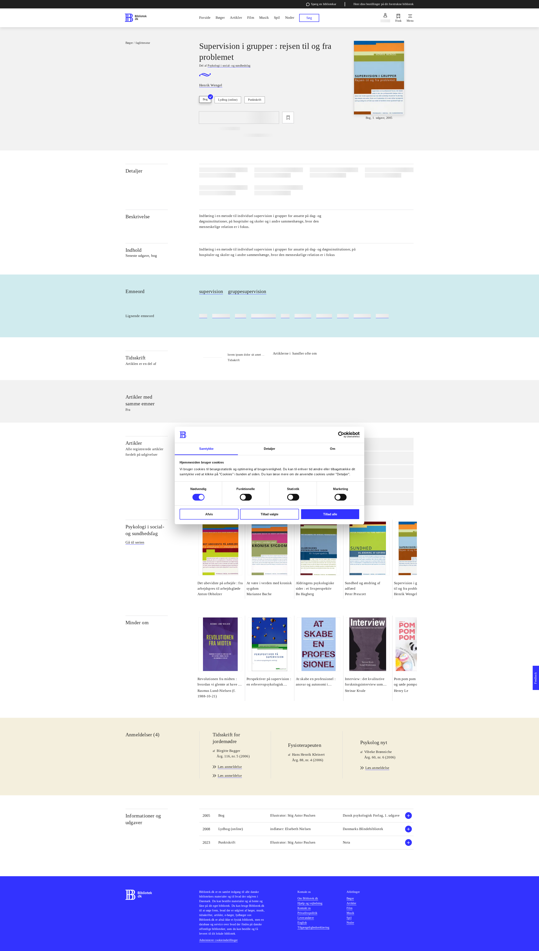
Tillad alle (330, 514)
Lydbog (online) (227, 99)
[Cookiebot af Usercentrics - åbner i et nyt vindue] (341, 434)
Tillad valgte (269, 514)
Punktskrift (254, 99)
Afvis (209, 514)
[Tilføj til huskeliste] (288, 117)
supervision (211, 291)
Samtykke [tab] (206, 448)
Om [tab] (332, 448)
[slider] (379, 80)
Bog (205, 99)
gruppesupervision (247, 291)
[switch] (246, 497)
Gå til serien (134, 542)
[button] (306, 815)
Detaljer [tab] (269, 448)
